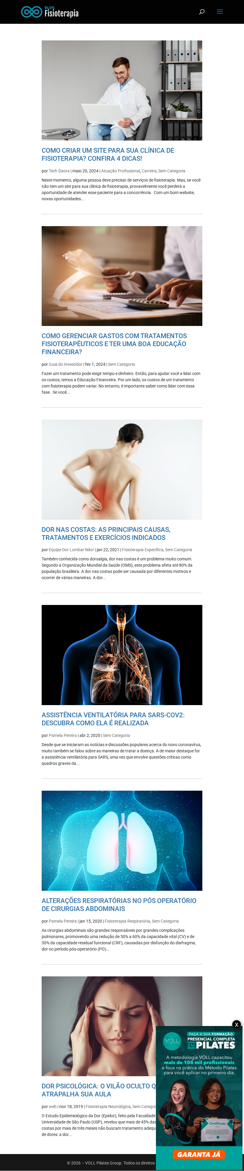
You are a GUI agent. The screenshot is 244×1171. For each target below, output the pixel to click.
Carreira (149, 170)
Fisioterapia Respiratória (127, 921)
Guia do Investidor (65, 364)
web (53, 1106)
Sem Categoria (171, 170)
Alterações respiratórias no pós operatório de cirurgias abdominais (119, 904)
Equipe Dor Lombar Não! (71, 549)
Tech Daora (59, 170)
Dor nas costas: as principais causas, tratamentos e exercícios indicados (106, 533)
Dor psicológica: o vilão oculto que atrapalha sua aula (103, 1090)
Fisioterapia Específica (142, 549)
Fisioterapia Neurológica (108, 1106)
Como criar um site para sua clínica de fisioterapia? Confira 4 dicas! (108, 154)
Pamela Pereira (63, 735)
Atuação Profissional (120, 170)
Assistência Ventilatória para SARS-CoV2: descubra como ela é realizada (113, 719)
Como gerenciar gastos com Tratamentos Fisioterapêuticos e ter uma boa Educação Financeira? (114, 344)
